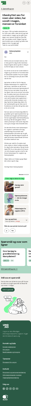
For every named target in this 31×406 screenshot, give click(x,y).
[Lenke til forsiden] (3, 3)
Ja (6, 231)
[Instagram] (10, 389)
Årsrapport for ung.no (10, 362)
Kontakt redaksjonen (9, 347)
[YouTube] (17, 389)
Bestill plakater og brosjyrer (11, 352)
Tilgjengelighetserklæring (11, 378)
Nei (13, 231)
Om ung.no (6, 349)
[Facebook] (14, 389)
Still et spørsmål (8, 290)
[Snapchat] (4, 389)
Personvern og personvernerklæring (14, 372)
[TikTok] (7, 389)
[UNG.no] (15, 326)
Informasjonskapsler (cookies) (12, 375)
